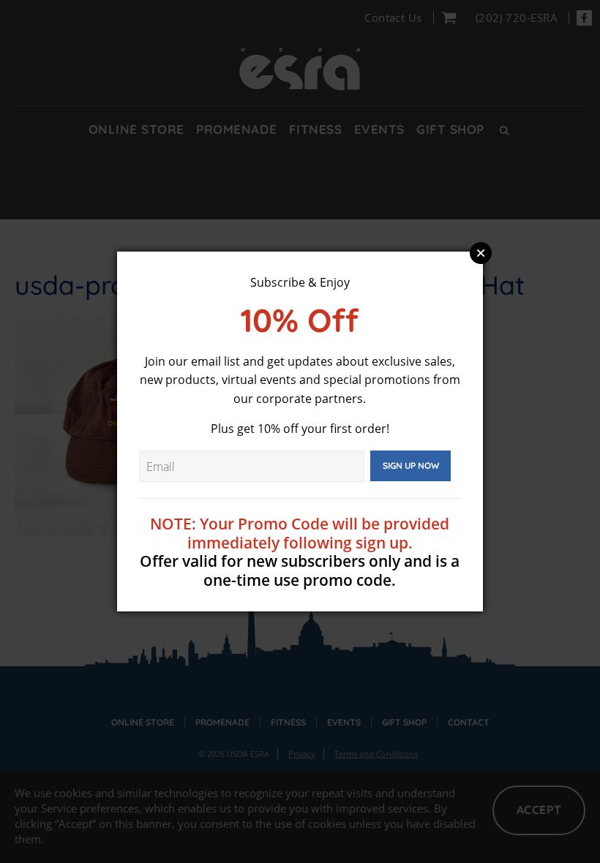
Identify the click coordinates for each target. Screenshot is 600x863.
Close (481, 253)
